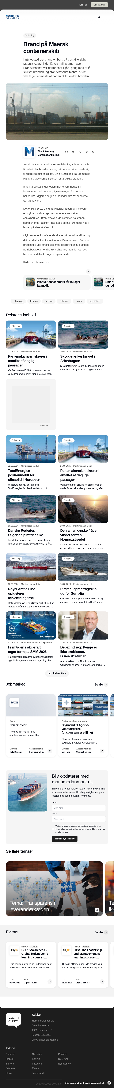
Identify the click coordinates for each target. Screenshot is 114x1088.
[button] (88, 271)
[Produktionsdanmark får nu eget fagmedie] (57, 282)
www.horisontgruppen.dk (44, 1039)
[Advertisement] (31, 404)
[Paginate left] (8, 725)
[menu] (106, 17)
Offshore (10, 1068)
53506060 (46, 1035)
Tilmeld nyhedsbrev (64, 839)
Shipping (10, 1054)
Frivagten (37, 1063)
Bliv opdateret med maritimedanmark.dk (85, 1083)
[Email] (86, 152)
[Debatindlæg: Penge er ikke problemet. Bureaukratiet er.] (83, 639)
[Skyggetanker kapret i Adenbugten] (83, 346)
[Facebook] (66, 152)
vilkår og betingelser (70, 829)
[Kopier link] (93, 152)
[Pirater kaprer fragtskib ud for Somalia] (83, 578)
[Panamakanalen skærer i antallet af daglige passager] (31, 348)
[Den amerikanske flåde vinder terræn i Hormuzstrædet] (83, 522)
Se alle (98, 684)
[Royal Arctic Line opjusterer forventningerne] (31, 580)
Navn (54, 802)
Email (54, 813)
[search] (99, 17)
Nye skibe (37, 1054)
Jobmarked (38, 1073)
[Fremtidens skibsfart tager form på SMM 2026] (31, 636)
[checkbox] (53, 829)
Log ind (83, 5)
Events (35, 1068)
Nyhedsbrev (64, 1063)
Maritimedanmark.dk (49, 155)
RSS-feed (63, 1059)
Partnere (62, 1054)
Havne (9, 1073)
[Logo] (12, 17)
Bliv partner (99, 5)
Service (10, 1063)
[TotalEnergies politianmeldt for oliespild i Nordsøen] (31, 462)
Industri (10, 1059)
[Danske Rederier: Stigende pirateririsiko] (31, 520)
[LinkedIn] (73, 152)
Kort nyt (36, 1059)
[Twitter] (80, 152)
